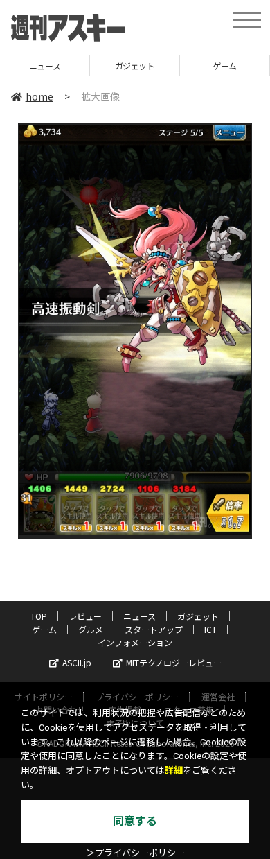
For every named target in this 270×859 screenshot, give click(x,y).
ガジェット (59, 65)
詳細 (174, 770)
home (39, 96)
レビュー (85, 616)
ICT (210, 629)
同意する (135, 821)
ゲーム (150, 65)
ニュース (139, 616)
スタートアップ (154, 629)
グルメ (90, 629)
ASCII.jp (76, 662)
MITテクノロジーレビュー (174, 662)
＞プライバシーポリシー (135, 853)
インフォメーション (135, 642)
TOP (38, 616)
